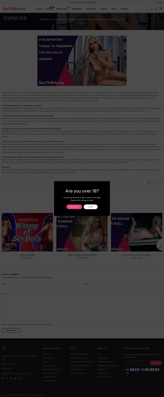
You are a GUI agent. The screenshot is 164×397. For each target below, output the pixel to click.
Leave (90, 207)
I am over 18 (74, 207)
